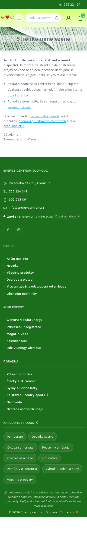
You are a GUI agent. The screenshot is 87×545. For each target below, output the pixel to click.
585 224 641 (73, 4)
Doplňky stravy (42, 436)
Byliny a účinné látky (22, 388)
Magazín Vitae (17, 334)
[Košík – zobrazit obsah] (80, 17)
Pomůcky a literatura (22, 469)
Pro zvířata (50, 458)
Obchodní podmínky (22, 293)
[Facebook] (7, 230)
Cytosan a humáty (20, 447)
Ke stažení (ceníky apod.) (26, 395)
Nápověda (14, 402)
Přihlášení (14, 327)
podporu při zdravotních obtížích (42, 121)
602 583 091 (18, 199)
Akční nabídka (17, 258)
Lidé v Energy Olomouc (24, 348)
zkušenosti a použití (44, 116)
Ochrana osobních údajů (25, 409)
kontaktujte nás (19, 107)
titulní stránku (18, 95)
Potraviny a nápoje (56, 447)
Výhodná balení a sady (62, 469)
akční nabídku (13, 126)
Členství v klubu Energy (24, 320)
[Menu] (19, 17)
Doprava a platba (19, 279)
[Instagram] (19, 230)
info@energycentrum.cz (26, 207)
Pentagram (15, 436)
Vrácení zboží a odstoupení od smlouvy (36, 286)
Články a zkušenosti (21, 381)
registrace (33, 327)
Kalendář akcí (17, 341)
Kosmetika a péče (20, 458)
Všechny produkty (20, 272)
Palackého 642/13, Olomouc (29, 183)
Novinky (13, 265)
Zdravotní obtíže (19, 374)
